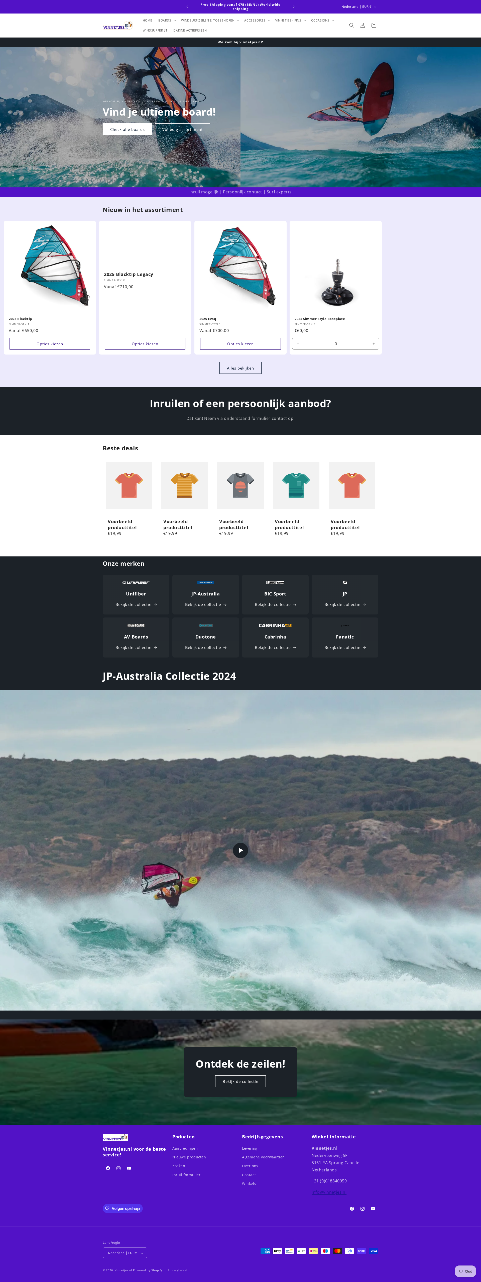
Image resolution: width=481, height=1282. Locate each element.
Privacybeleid (177, 1270)
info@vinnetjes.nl (329, 1192)
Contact (249, 1174)
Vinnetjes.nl (123, 1270)
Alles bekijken (240, 368)
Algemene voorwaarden (263, 1157)
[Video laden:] (240, 850)
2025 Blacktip (20, 319)
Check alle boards (127, 129)
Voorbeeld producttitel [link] (122, 524)
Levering (250, 1148)
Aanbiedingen (185, 1148)
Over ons (250, 1166)
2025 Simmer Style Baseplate (320, 319)
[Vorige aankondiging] (187, 7)
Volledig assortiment (182, 129)
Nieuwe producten (189, 1157)
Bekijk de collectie (133, 604)
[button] (166, 21)
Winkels (249, 1183)
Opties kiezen (50, 343)
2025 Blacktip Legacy (128, 274)
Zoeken (178, 1166)
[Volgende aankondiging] (293, 7)
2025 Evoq (207, 319)
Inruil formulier (186, 1174)
